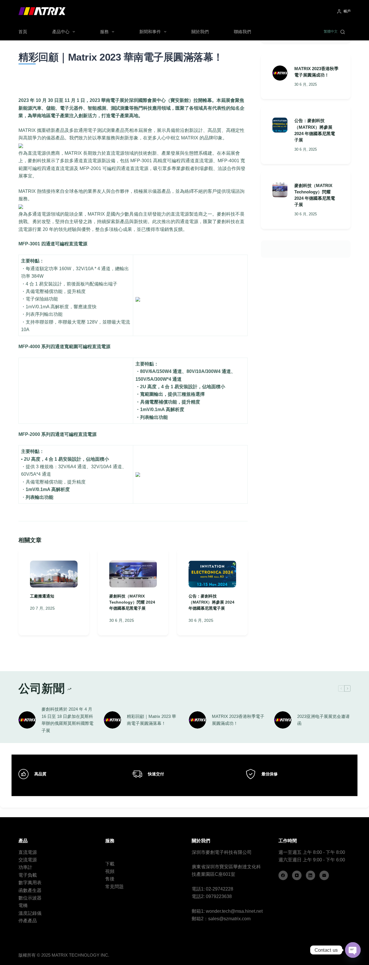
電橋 (23, 905)
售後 (109, 878)
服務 (104, 31)
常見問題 (114, 886)
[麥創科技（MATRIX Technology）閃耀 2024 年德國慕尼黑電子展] (133, 574)
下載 (109, 863)
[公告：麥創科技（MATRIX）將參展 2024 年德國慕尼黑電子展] (212, 574)
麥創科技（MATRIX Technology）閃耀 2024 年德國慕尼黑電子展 (132, 602)
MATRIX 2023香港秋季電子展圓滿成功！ (238, 720)
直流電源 (27, 852)
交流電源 (27, 859)
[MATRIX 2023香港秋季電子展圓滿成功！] (279, 73)
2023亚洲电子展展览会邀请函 (323, 720)
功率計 (25, 867)
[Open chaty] (353, 950)
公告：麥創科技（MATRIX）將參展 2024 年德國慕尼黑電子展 (211, 602)
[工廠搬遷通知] (54, 574)
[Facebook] (283, 875)
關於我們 (200, 31)
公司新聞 (61, 72)
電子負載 (27, 875)
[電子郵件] (324, 875)
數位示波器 (30, 897)
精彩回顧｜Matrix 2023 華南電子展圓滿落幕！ (151, 720)
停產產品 (27, 920)
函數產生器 (30, 890)
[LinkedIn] (310, 875)
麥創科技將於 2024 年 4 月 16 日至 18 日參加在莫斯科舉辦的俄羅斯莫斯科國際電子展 (67, 720)
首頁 (22, 31)
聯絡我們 (242, 31)
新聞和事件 (150, 31)
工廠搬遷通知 (42, 596)
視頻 (109, 871)
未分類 (75, 72)
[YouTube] (297, 875)
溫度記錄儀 (30, 913)
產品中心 (60, 31)
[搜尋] (342, 32)
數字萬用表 (30, 882)
